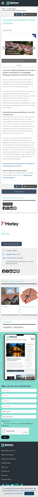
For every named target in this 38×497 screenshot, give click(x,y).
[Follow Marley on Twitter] (7, 271)
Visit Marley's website (15, 258)
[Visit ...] (10, 296)
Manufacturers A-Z (8, 451)
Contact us (5, 471)
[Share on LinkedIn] (11, 208)
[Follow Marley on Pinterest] (18, 271)
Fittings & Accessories (29, 306)
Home (4, 9)
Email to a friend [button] (7, 204)
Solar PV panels (18, 327)
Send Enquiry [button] (19, 192)
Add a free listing (7, 455)
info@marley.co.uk (13, 254)
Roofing (5, 306)
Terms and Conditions (25, 423)
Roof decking (7, 327)
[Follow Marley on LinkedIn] (11, 271)
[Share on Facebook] (4, 208)
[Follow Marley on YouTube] (14, 271)
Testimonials (5, 463)
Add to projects (30, 14)
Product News (11, 9)
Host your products (8, 459)
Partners (4, 475)
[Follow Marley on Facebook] (3, 271)
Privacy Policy (5, 421)
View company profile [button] (11, 244)
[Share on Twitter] (7, 208)
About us (4, 467)
